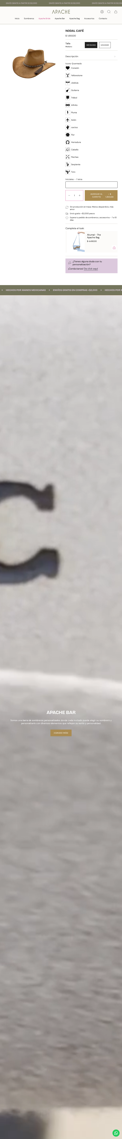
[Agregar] (102, 247)
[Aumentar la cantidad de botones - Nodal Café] (79, 195)
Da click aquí (91, 268)
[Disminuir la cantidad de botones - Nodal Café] (69, 195)
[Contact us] (116, 1133)
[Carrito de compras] (115, 11)
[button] (29, 18)
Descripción (71, 56)
